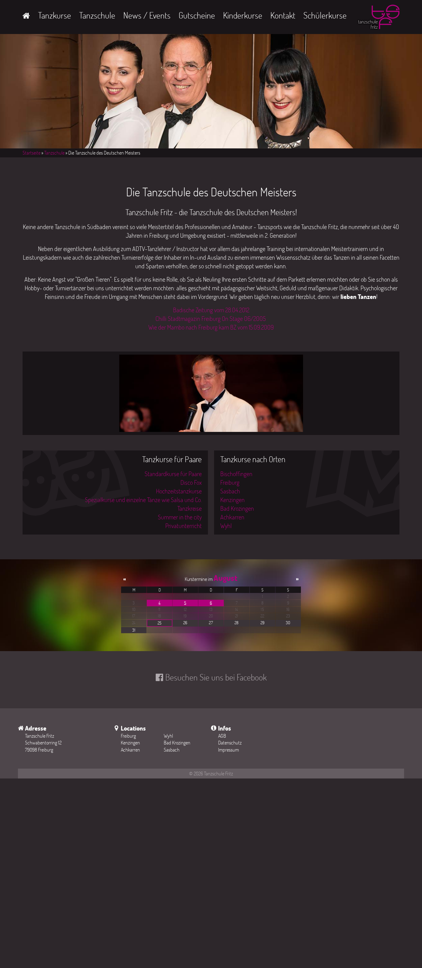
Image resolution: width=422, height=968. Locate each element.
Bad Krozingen (237, 508)
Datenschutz (230, 742)
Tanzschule (97, 15)
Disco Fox (191, 482)
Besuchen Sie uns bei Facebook (216, 677)
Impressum (228, 749)
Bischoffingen (236, 474)
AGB (222, 735)
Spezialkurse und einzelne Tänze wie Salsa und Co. (143, 500)
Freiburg (229, 482)
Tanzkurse (54, 15)
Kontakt (282, 15)
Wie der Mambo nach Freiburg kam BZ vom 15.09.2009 (211, 327)
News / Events (147, 15)
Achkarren (232, 517)
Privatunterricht (183, 526)
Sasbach (230, 491)
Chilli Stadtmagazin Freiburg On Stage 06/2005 (211, 318)
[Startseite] (378, 18)
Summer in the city (180, 517)
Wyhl (226, 526)
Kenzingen (232, 500)
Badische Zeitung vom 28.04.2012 (211, 310)
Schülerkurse (325, 15)
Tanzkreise (189, 508)
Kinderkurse (242, 15)
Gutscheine (197, 15)
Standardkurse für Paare (173, 474)
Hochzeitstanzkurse (179, 491)
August (225, 578)
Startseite (31, 152)
